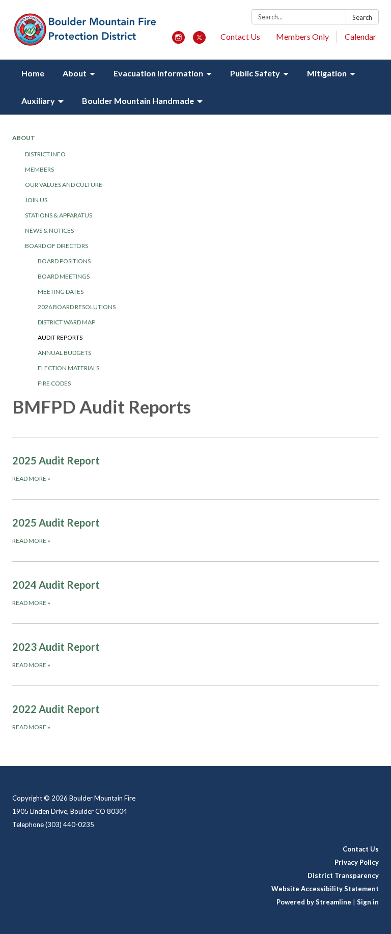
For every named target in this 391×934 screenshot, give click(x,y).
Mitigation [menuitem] (327, 73)
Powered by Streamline (313, 902)
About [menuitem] (75, 73)
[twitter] (199, 40)
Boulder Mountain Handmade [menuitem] (138, 100)
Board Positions (64, 261)
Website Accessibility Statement (325, 889)
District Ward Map (66, 322)
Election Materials (68, 368)
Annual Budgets (64, 352)
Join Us (36, 200)
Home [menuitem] (32, 73)
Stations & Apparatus (58, 215)
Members (39, 169)
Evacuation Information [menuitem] (158, 73)
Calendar (360, 36)
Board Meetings (64, 276)
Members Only (302, 36)
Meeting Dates (60, 291)
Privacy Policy (356, 862)
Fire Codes (54, 383)
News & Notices (49, 230)
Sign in (368, 902)
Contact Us (240, 36)
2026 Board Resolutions (77, 307)
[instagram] (178, 40)
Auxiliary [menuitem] (38, 100)
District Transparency (343, 875)
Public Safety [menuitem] (255, 73)
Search (362, 17)
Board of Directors (56, 246)
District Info (45, 154)
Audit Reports (60, 337)
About (23, 138)
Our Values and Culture (63, 184)
